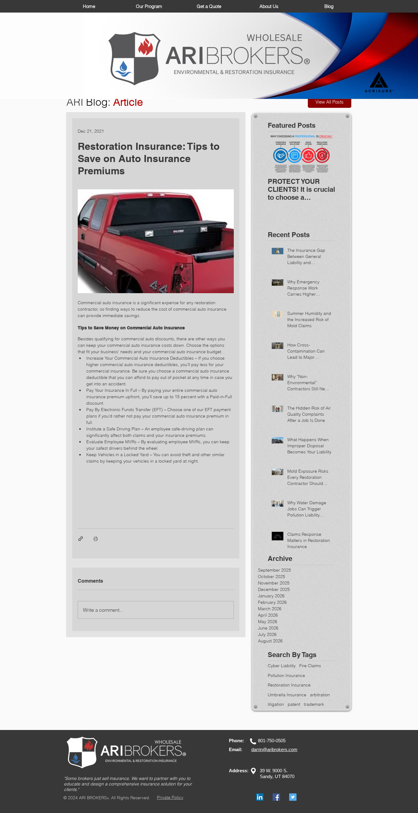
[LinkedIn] (259, 797)
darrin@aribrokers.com (274, 749)
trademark (314, 704)
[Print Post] (96, 539)
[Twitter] (293, 797)
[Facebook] (276, 797)
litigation (276, 704)
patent (294, 704)
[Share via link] (81, 539)
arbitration (320, 695)
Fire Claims (310, 665)
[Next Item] (325, 153)
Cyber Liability (282, 665)
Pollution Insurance (286, 675)
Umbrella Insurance (287, 695)
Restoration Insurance (289, 685)
